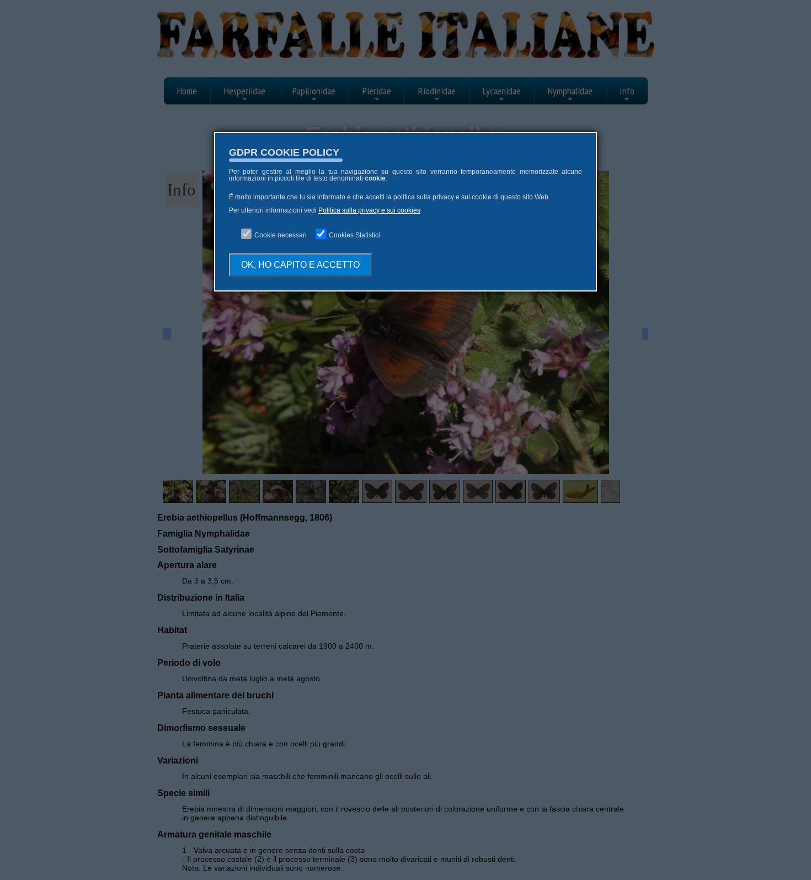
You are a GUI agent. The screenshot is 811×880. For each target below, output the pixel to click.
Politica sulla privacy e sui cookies (369, 210)
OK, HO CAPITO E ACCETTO (300, 264)
